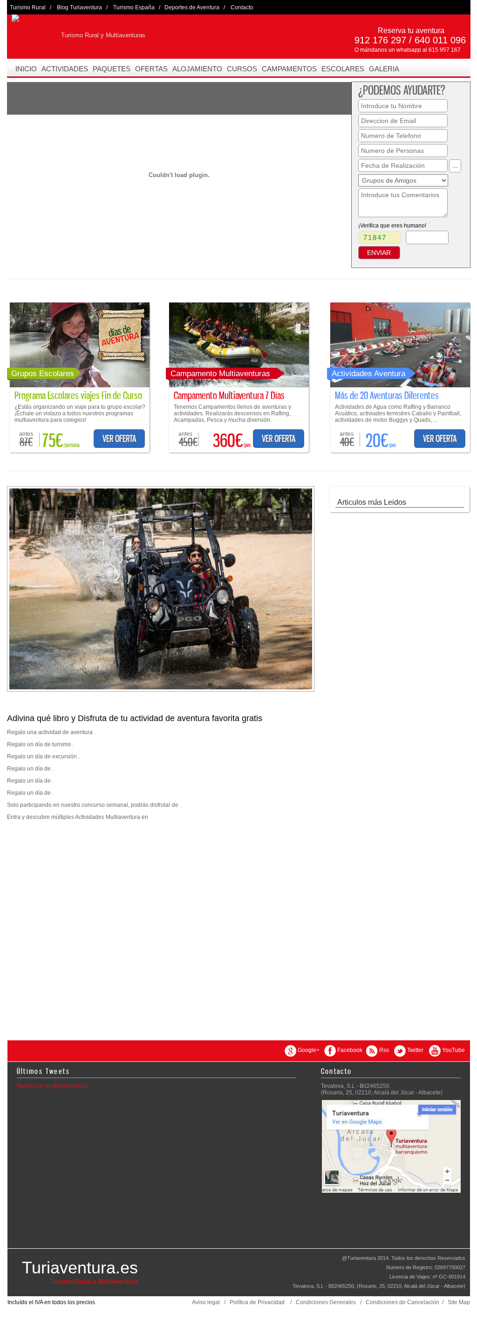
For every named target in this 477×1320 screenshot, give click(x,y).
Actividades (64, 69)
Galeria (384, 69)
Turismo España (134, 7)
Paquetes (111, 69)
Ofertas (151, 69)
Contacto (242, 7)
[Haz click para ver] (80, 385)
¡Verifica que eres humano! (392, 225)
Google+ (309, 1050)
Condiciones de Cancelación (402, 1302)
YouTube (453, 1050)
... (455, 165)
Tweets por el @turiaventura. (53, 1086)
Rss (384, 1050)
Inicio (26, 69)
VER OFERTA (119, 438)
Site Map (459, 1302)
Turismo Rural (28, 7)
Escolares (342, 69)
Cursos (242, 69)
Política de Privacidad (257, 1302)
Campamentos (289, 69)
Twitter (415, 1050)
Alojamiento (197, 69)
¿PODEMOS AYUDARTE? (401, 90)
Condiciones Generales (326, 1302)
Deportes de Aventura (191, 7)
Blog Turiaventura (79, 7)
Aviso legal (206, 1302)
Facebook (349, 1050)
